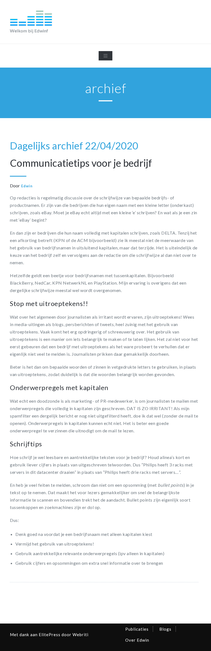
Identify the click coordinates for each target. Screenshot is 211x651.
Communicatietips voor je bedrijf (81, 163)
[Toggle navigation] (105, 55)
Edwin (27, 186)
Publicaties (137, 629)
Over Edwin (137, 640)
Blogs (165, 629)
